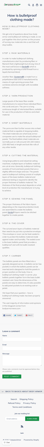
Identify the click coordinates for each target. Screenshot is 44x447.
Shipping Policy (26, 399)
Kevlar (10, 212)
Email (4, 345)
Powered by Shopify (31, 440)
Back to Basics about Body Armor (23, 391)
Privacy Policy (29, 403)
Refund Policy (14, 403)
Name (4, 335)
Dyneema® (19, 77)
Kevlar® (25, 67)
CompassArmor (15, 440)
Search (14, 399)
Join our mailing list (22, 414)
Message (5, 354)
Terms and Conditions (22, 407)
